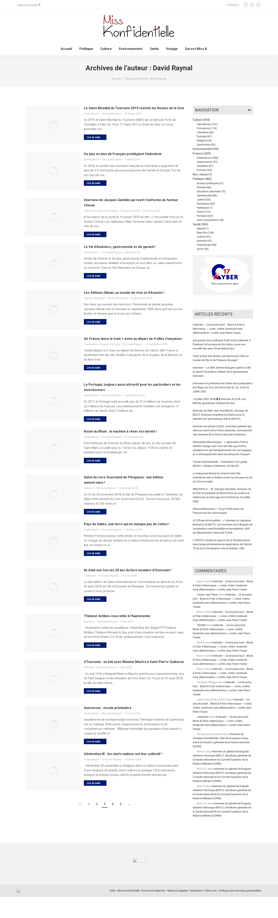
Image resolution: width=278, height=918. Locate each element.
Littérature (99, 298)
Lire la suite (93, 137)
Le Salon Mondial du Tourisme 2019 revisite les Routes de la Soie (134, 108)
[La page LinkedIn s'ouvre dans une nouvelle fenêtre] (245, 4)
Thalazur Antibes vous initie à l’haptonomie (117, 616)
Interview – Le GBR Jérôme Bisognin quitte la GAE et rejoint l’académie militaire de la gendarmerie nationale (222, 371)
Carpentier (203, 716)
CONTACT (233, 4)
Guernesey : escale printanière (107, 708)
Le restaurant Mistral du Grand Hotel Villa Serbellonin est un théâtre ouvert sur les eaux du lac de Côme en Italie (223, 477)
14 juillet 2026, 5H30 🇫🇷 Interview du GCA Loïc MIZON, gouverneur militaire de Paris (219, 401)
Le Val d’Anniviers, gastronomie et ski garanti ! (119, 247)
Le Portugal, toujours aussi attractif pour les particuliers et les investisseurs (132, 387)
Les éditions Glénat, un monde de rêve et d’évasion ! (124, 293)
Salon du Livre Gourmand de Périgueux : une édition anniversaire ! (123, 479)
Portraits (98, 210)
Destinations (91, 113)
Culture (88, 210)
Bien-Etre (89, 621)
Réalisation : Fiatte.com (203, 890)
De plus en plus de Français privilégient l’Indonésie (123, 154)
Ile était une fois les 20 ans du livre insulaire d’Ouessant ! (127, 570)
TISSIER (201, 625)
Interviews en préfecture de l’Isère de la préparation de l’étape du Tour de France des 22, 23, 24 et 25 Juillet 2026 (223, 387)
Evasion (104, 344)
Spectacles (110, 210)
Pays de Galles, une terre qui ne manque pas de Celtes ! (126, 524)
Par (111, 113)
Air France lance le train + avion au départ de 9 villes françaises (133, 339)
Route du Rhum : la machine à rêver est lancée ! (120, 431)
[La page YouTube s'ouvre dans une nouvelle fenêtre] (252, 4)
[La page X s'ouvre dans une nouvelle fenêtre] (258, 4)
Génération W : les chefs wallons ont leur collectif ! (123, 754)
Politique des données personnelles (240, 890)
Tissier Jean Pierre (207, 594)
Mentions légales (177, 890)
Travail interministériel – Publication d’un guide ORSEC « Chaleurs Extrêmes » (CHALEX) (220, 463)
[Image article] (53, 125)
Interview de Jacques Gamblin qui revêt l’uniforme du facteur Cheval (131, 202)
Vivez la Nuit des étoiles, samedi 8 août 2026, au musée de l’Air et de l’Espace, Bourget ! (221, 358)
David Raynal (173, 68)
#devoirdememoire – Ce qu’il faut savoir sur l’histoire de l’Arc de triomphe (218, 510)
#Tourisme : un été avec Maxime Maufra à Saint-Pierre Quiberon (134, 662)
